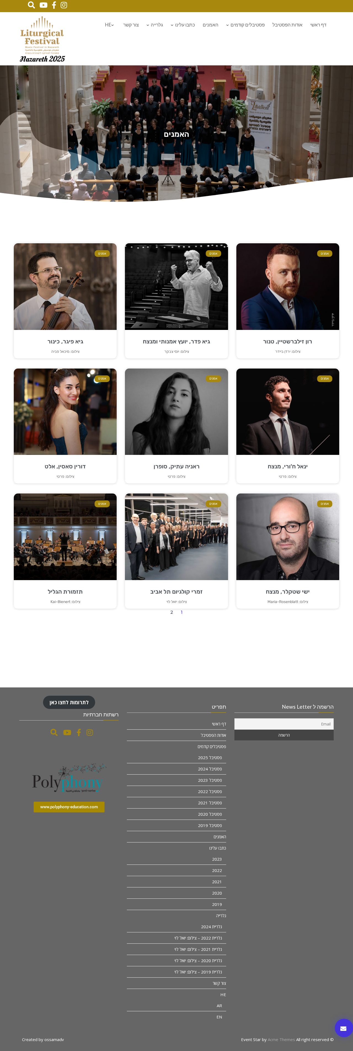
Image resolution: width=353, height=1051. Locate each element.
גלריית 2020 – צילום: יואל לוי (198, 960)
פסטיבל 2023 (210, 780)
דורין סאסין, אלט (65, 466)
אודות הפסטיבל (287, 25)
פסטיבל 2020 (210, 814)
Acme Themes (281, 1039)
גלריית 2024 (211, 926)
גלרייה (157, 25)
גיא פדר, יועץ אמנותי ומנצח (176, 341)
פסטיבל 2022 (210, 791)
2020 (217, 893)
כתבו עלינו (185, 25)
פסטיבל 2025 (210, 757)
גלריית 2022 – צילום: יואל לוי (198, 938)
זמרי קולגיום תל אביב (176, 591)
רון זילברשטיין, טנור (287, 341)
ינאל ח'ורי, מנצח (288, 466)
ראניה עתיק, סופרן (177, 466)
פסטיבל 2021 (210, 802)
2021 (217, 881)
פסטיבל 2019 (210, 825)
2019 (217, 904)
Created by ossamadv (43, 1039)
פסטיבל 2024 (210, 769)
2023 (217, 859)
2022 (217, 870)
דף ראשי (318, 25)
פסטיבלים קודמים (248, 25)
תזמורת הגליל (65, 591)
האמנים (210, 25)
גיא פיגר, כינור (65, 341)
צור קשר (131, 25)
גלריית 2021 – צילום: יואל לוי (198, 949)
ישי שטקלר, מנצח (288, 591)
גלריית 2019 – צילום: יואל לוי (198, 972)
